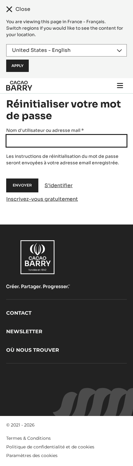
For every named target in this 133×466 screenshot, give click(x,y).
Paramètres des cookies (32, 455)
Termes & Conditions (28, 438)
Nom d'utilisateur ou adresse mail (45, 130)
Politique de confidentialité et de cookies (50, 447)
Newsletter (24, 331)
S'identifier (59, 185)
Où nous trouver (32, 350)
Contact (19, 313)
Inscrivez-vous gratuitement (42, 199)
